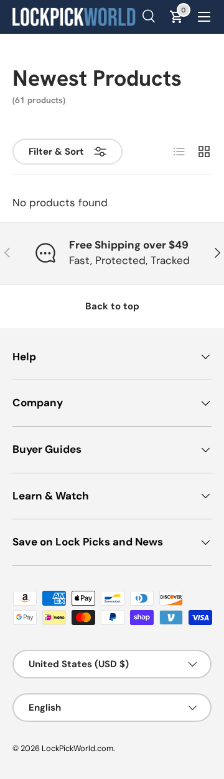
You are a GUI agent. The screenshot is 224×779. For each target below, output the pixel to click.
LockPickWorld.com (77, 748)
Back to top (112, 306)
